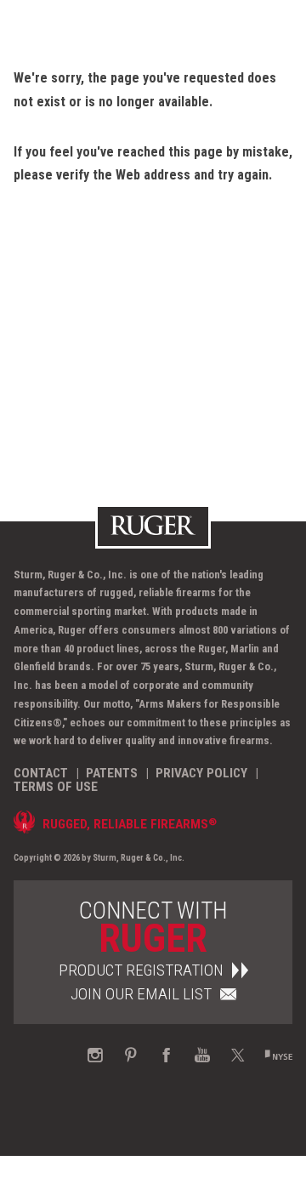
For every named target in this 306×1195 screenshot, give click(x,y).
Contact (41, 773)
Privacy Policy (201, 773)
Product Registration (141, 970)
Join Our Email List (141, 994)
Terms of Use (56, 786)
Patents (112, 773)
